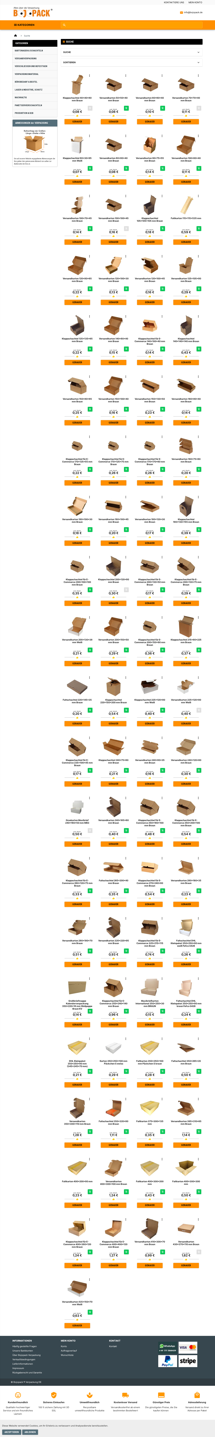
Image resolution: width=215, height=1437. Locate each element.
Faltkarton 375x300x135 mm (149, 1122)
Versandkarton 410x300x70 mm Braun (150, 1243)
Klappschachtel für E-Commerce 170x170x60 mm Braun (150, 462)
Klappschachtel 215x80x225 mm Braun (186, 641)
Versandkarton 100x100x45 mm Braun (113, 219)
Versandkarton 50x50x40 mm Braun (113, 99)
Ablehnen (30, 1432)
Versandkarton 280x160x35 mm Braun (186, 881)
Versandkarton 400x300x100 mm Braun (113, 1182)
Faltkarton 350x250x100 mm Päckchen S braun (149, 1062)
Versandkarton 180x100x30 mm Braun (77, 520)
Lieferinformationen (22, 1363)
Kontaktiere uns (174, 2)
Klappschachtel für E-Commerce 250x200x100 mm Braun (186, 823)
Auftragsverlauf (69, 1350)
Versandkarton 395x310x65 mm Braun (186, 1122)
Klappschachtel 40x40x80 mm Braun (77, 99)
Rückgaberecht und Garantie (27, 1372)
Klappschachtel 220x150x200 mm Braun (113, 701)
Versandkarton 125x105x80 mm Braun (186, 280)
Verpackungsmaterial (27, 74)
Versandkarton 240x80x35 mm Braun (150, 761)
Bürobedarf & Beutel (26, 82)
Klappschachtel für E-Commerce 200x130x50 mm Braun (149, 582)
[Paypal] (167, 1361)
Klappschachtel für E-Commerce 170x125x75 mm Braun (113, 462)
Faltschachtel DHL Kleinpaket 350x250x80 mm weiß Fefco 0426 (186, 943)
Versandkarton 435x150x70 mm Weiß (77, 1303)
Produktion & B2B (24, 113)
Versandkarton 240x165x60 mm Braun (113, 821)
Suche (67, 52)
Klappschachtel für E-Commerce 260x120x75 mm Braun (77, 883)
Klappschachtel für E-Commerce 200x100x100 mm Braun (77, 582)
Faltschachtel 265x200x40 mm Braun (113, 881)
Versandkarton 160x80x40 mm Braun (186, 400)
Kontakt (113, 1346)
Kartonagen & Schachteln (29, 50)
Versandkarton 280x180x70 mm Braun (77, 942)
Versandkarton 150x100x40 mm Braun (113, 400)
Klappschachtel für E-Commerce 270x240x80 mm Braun (150, 883)
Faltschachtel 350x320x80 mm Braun (113, 1122)
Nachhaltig (21, 97)
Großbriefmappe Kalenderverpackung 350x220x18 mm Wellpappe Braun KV (77, 1004)
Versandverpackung (26, 58)
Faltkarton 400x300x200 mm (150, 1182)
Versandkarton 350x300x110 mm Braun (77, 1122)
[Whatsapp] (167, 1347)
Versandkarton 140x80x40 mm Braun (113, 340)
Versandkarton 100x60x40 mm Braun (186, 159)
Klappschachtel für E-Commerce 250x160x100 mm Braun (150, 823)
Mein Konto (195, 2)
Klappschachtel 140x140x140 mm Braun (186, 340)
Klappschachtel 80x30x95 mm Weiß (77, 159)
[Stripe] (188, 1361)
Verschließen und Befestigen (31, 66)
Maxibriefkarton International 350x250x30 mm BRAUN (150, 1003)
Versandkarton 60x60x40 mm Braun (150, 99)
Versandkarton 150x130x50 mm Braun (150, 400)
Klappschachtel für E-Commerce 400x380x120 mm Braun (77, 1244)
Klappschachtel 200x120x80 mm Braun (113, 580)
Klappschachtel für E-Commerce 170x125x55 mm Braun (77, 462)
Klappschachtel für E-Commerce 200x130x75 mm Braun (186, 582)
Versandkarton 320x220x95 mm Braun (113, 942)
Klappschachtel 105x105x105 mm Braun (150, 219)
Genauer (77, 121)
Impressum (18, 1368)
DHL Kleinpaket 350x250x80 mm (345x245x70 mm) (77, 1064)
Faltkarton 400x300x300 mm (186, 1182)
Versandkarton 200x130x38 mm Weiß (77, 641)
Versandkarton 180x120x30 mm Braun (150, 520)
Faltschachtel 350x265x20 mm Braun (186, 1062)
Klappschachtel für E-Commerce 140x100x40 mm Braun (150, 341)
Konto (64, 1346)
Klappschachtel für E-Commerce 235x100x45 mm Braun (77, 763)
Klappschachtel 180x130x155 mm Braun (186, 520)
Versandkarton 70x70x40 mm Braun (186, 99)
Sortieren (69, 62)
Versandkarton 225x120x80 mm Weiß (186, 701)
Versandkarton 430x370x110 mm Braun (186, 1243)
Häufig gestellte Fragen (24, 1346)
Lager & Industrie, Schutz (28, 89)
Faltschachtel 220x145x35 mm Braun (77, 701)
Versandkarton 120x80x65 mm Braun (77, 280)
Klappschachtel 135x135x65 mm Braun (77, 340)
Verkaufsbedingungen (23, 1359)
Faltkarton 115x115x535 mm (186, 218)
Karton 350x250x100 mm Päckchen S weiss (113, 1062)
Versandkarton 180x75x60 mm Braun (186, 460)
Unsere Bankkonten (22, 1350)
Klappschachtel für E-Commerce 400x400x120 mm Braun (113, 1244)
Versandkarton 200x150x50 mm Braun (113, 641)
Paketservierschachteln (28, 105)
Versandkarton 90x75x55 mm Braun (150, 159)
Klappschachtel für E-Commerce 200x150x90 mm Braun (149, 642)
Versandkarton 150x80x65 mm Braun (77, 400)
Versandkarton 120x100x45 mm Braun (150, 280)
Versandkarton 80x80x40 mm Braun (113, 159)
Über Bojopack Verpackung (26, 1355)
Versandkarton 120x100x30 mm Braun (114, 280)
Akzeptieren (12, 1432)
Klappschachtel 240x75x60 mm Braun (113, 761)
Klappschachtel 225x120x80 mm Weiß (149, 701)
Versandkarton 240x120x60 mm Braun (186, 761)
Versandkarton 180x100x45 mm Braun (113, 520)
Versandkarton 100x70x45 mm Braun (77, 219)
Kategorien (26, 24)
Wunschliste (67, 1355)
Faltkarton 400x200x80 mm (77, 1181)
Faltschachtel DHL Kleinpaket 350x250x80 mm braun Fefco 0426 (186, 1003)
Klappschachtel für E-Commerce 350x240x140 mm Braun (113, 1003)
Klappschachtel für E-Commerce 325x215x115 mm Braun (149, 943)
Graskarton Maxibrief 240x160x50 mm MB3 (77, 821)
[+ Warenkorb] (126, 108)
